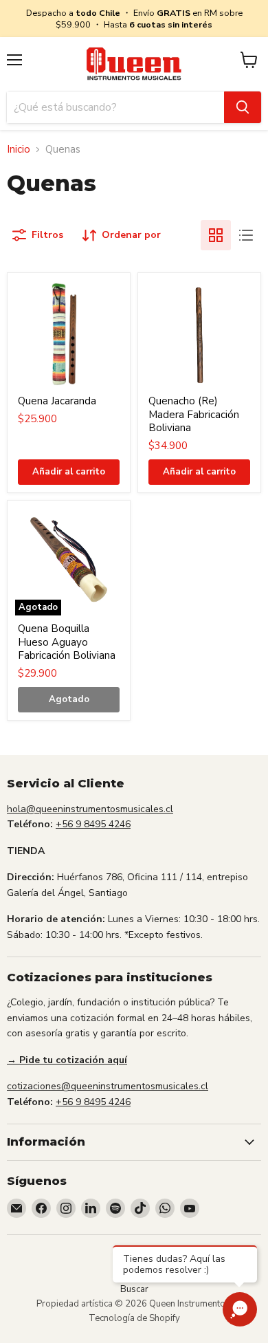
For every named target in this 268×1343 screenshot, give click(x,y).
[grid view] (216, 235)
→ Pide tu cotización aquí (67, 1060)
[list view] (246, 235)
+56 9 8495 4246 (93, 824)
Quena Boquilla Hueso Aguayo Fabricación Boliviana (66, 642)
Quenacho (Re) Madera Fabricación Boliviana (193, 414)
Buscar (134, 1289)
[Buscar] (242, 107)
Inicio (18, 149)
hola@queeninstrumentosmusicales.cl (90, 809)
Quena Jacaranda (57, 401)
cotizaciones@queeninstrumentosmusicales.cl (107, 1086)
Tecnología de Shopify (134, 1318)
